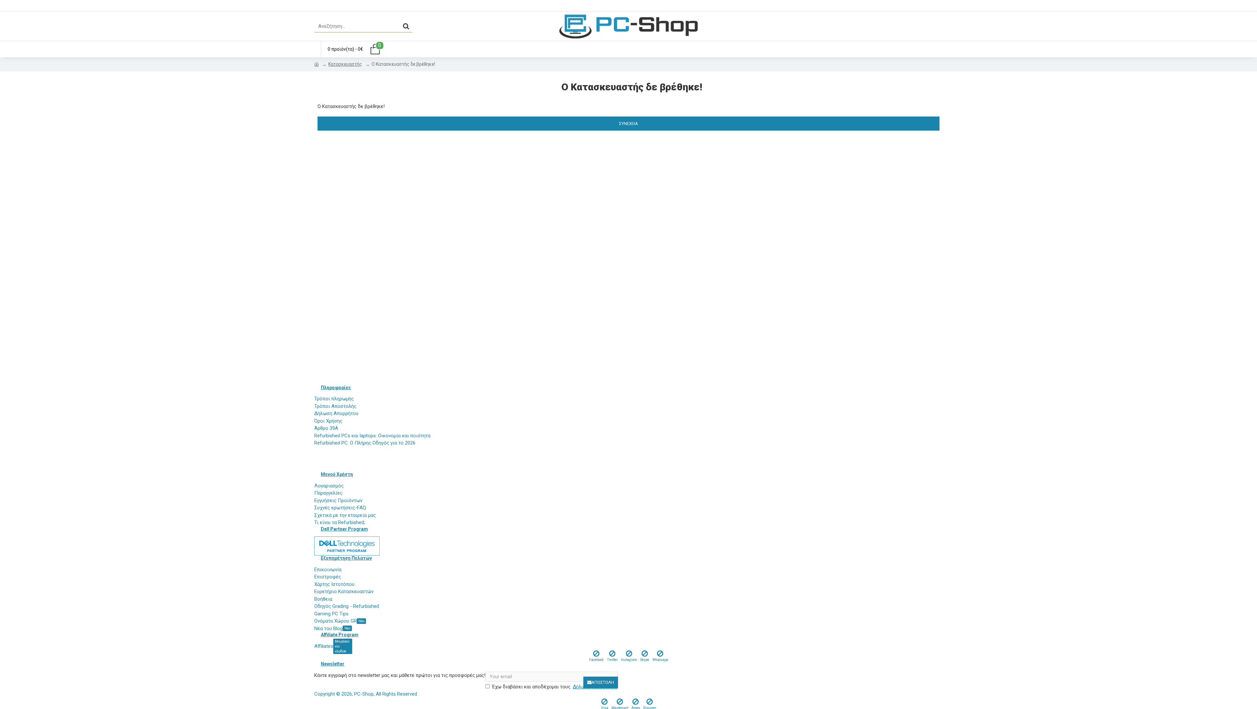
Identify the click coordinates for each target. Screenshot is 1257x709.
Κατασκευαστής (345, 64)
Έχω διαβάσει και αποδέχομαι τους (554, 687)
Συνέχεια (628, 123)
